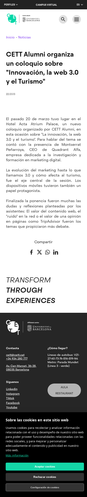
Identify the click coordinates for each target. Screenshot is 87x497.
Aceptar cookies (45, 466)
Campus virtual (46, 5)
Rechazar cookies (44, 476)
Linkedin (11, 389)
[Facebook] (31, 252)
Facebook (13, 403)
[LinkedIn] (55, 252)
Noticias (24, 37)
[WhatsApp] (47, 252)
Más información (17, 455)
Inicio (10, 37)
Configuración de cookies (45, 487)
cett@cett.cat (15, 355)
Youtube (11, 407)
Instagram (13, 394)
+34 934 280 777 (17, 358)
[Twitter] (39, 252)
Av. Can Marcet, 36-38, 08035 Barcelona (21, 367)
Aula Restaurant (64, 390)
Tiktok (10, 398)
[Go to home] (23, 19)
